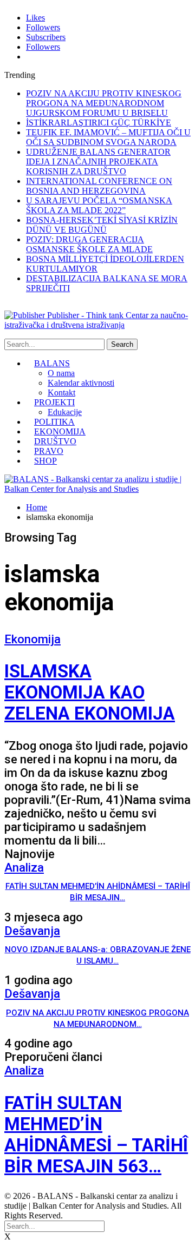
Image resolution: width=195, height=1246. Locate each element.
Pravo (48, 451)
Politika (54, 421)
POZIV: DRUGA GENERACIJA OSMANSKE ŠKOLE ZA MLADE (89, 244)
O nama (61, 373)
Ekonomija (60, 431)
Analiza (24, 867)
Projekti (54, 402)
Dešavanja (32, 931)
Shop (45, 460)
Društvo (55, 441)
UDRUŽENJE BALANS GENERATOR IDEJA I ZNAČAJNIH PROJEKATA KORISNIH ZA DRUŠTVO (98, 161)
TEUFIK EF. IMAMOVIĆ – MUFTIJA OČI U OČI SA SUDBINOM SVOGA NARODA (108, 137)
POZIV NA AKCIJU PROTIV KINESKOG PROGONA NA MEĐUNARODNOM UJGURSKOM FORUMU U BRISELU (103, 103)
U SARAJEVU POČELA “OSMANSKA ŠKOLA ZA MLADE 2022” (99, 205)
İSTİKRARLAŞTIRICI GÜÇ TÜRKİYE (98, 122)
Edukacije (65, 412)
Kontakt (61, 392)
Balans (52, 363)
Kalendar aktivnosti (81, 382)
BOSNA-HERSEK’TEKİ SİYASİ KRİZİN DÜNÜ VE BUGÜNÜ (102, 224)
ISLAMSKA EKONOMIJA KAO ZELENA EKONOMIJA (89, 692)
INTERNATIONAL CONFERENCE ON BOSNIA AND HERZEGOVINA (99, 185)
